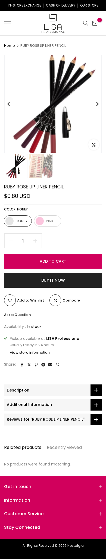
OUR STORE (89, 5)
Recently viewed (64, 447)
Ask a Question (17, 314)
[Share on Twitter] (29, 364)
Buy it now (53, 280)
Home (9, 45)
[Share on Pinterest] (36, 364)
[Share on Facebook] (22, 364)
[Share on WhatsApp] (57, 364)
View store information (30, 352)
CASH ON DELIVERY (60, 5)
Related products (22, 447)
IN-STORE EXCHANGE (24, 5)
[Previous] (12, 103)
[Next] (93, 103)
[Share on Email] (50, 364)
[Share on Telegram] (43, 364)
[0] (95, 23)
